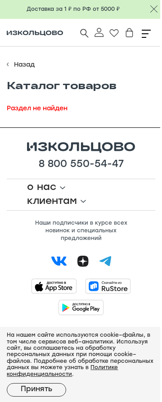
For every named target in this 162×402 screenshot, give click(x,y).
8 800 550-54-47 (81, 165)
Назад (24, 65)
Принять (36, 389)
